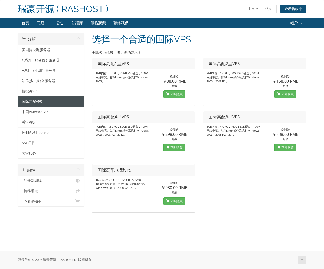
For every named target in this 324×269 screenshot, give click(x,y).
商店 (41, 23)
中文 (252, 8)
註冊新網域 (32, 180)
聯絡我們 (121, 23)
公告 (60, 23)
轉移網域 (30, 191)
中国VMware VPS (36, 112)
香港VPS (28, 122)
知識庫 (77, 23)
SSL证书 (28, 143)
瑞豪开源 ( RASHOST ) (63, 9)
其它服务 (29, 153)
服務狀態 (98, 23)
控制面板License (35, 132)
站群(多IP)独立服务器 (38, 81)
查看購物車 (293, 8)
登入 (268, 8)
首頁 (25, 23)
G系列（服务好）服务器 (41, 60)
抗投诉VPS (30, 91)
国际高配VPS (32, 101)
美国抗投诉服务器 (36, 49)
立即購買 (176, 94)
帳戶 (295, 23)
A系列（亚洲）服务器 (39, 70)
